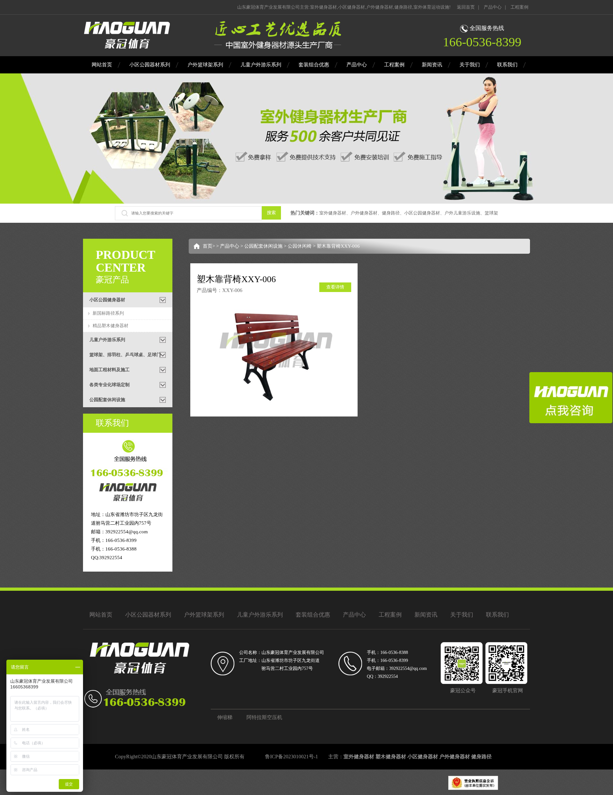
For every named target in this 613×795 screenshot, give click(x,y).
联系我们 (507, 64)
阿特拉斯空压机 (264, 717)
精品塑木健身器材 (110, 325)
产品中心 (493, 7)
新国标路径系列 (108, 313)
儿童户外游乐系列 (260, 64)
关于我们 (469, 64)
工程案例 (519, 7)
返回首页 (466, 7)
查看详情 (335, 287)
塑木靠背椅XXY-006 (338, 246)
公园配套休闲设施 (263, 246)
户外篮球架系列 (205, 64)
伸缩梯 (224, 717)
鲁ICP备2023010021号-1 (291, 756)
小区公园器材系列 (149, 64)
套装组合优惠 (314, 64)
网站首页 (102, 64)
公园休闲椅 (300, 246)
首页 (207, 246)
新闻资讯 (432, 64)
